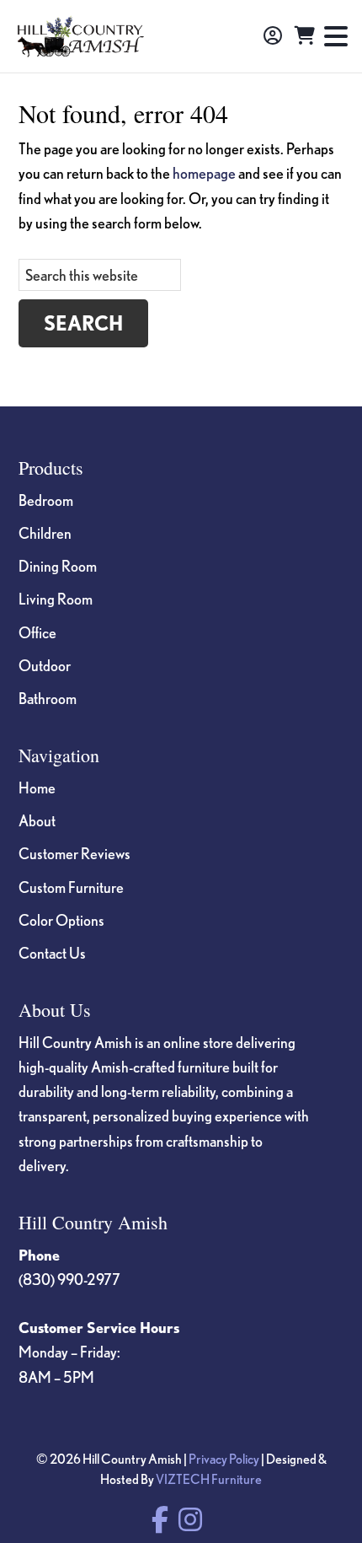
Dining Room (58, 565)
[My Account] (272, 36)
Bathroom (48, 698)
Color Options (61, 919)
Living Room (56, 598)
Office (37, 632)
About (37, 820)
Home (37, 787)
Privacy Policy (224, 1458)
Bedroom (46, 500)
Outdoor (45, 665)
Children (45, 532)
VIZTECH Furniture (209, 1479)
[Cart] (304, 36)
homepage (204, 172)
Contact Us (52, 952)
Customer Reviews (74, 853)
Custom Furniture (71, 887)
